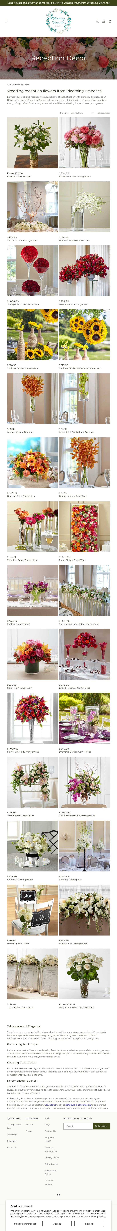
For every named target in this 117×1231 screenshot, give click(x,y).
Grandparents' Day (14, 1126)
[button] (6, 21)
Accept (57, 1223)
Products (11, 1141)
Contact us (50, 1104)
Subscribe (101, 1126)
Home (10, 85)
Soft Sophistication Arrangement (77, 815)
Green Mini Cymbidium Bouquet (76, 432)
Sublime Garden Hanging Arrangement (80, 368)
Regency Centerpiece (70, 879)
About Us (11, 1147)
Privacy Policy (98, 1216)
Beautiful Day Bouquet (19, 176)
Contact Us (50, 1131)
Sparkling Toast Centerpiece (22, 560)
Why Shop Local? (50, 1139)
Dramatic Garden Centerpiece (75, 752)
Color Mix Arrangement (19, 688)
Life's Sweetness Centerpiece (74, 688)
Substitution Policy (51, 1172)
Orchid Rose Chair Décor (20, 815)
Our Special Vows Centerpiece (23, 304)
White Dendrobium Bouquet (74, 240)
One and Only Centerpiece (21, 496)
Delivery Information (51, 1149)
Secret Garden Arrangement (22, 240)
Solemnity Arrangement (20, 879)
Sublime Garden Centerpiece (22, 368)
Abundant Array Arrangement (75, 176)
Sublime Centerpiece (18, 624)
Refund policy (51, 1164)
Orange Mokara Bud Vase (72, 496)
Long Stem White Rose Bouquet (76, 1007)
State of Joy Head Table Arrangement (79, 624)
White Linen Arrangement (73, 943)
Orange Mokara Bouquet (20, 432)
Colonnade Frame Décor (20, 1007)
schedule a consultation (78, 1104)
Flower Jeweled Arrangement (23, 752)
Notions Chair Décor (18, 943)
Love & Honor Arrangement (73, 304)
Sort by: (64, 113)
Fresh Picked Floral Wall (72, 560)
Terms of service (49, 1182)
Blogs (29, 1131)
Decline (89, 1223)
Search (29, 1124)
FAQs (47, 1124)
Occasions (12, 1134)
